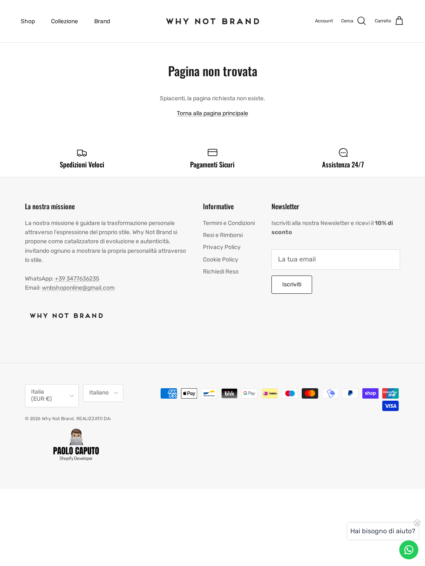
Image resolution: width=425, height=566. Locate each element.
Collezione (64, 21)
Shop (28, 21)
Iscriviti (291, 284)
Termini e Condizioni (229, 223)
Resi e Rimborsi (223, 235)
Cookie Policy (220, 259)
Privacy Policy (222, 247)
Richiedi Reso (221, 271)
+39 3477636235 (77, 278)
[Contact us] (408, 549)
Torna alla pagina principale (212, 113)
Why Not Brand (58, 418)
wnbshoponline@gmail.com (78, 287)
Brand (102, 21)
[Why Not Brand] (213, 21)
